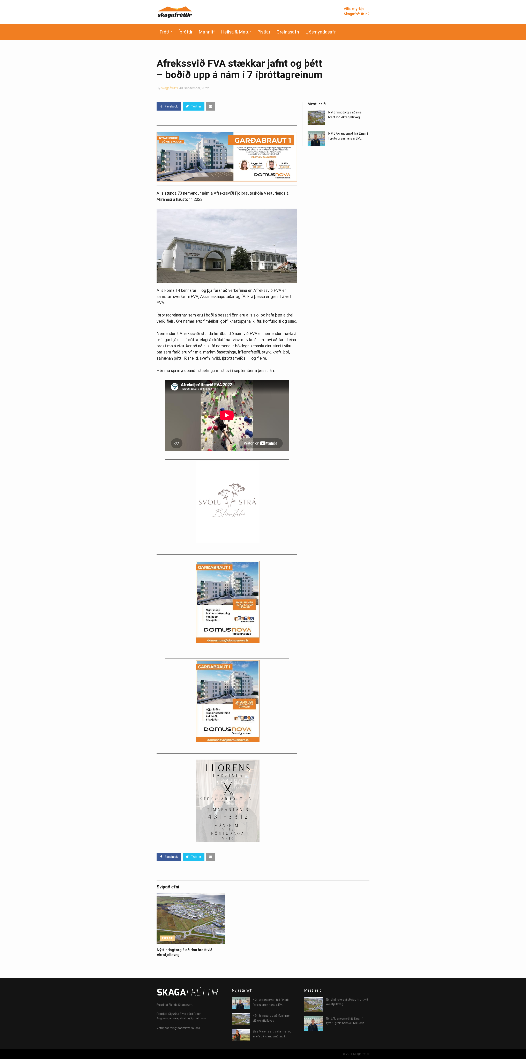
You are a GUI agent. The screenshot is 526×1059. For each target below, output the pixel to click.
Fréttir (166, 32)
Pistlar (263, 32)
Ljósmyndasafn (321, 32)
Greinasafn (288, 32)
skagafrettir (169, 88)
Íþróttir (185, 32)
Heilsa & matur (236, 32)
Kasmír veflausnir (189, 1028)
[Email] (210, 106)
